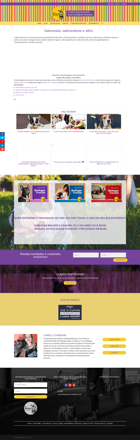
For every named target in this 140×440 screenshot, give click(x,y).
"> (52, 146)
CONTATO (114, 353)
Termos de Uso (100, 423)
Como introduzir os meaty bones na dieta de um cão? (103, 163)
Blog (46, 23)
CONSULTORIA (114, 339)
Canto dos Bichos (87, 80)
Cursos (65, 23)
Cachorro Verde (50, 82)
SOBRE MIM (114, 346)
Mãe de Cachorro (20, 82)
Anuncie (117, 4)
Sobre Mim (37, 423)
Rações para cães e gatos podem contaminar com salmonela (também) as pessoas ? (46, 90)
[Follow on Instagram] (70, 385)
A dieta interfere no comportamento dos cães (33, 132)
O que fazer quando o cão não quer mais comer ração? (104, 132)
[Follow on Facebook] (66, 385)
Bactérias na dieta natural (25, 92)
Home (39, 23)
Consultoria (55, 23)
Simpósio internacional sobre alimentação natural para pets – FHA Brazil (33, 164)
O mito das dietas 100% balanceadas (68, 131)
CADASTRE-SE (120, 260)
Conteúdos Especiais (78, 23)
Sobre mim (111, 4)
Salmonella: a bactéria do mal (26, 87)
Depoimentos (94, 23)
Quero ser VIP (88, 423)
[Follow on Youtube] (73, 385)
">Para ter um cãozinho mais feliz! (68, 162)
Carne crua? (20, 95)
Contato (124, 4)
